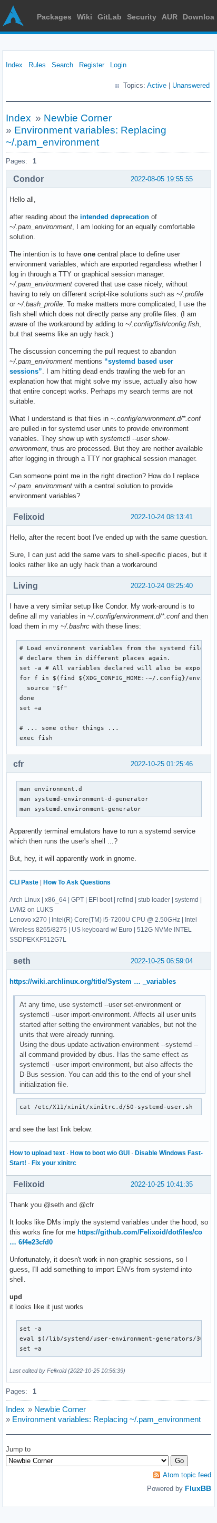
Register (91, 65)
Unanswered (191, 85)
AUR (169, 17)
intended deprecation (114, 217)
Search (62, 65)
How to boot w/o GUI (100, 1153)
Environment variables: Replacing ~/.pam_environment (106, 1419)
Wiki (84, 17)
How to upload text (37, 1153)
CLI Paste (23, 882)
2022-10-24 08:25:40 (162, 586)
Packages (54, 17)
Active (156, 85)
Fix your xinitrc (54, 1163)
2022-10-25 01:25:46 (162, 764)
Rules (37, 65)
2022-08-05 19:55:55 (162, 179)
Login (118, 65)
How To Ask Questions (77, 882)
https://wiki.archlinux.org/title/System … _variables (92, 981)
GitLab (109, 17)
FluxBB (198, 1488)
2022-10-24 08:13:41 (162, 517)
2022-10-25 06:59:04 (162, 961)
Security (141, 17)
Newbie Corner (78, 118)
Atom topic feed (187, 1475)
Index (14, 65)
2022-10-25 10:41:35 (162, 1184)
